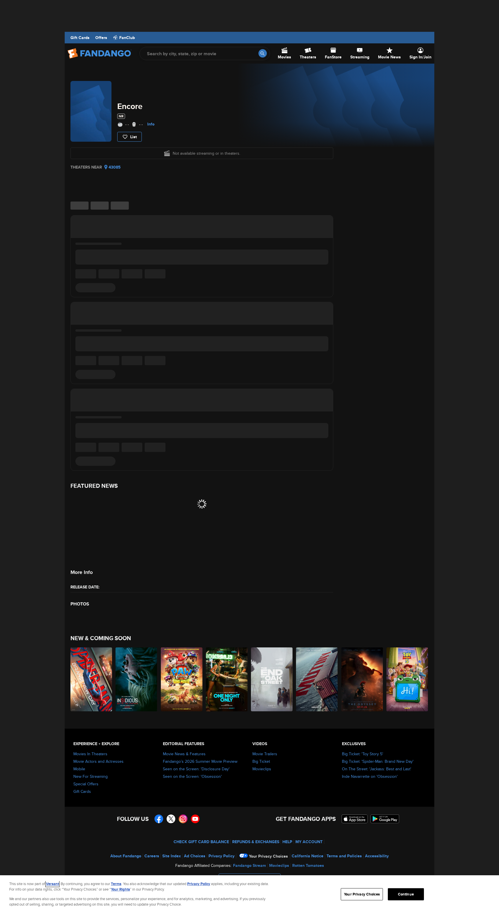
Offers (101, 37)
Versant (52, 884)
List (133, 137)
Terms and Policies (344, 856)
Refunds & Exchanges (255, 842)
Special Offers (85, 784)
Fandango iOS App (355, 819)
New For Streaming (90, 776)
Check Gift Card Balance (201, 842)
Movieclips (261, 769)
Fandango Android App (384, 819)
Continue (406, 894)
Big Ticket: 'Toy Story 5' (362, 754)
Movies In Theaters (90, 754)
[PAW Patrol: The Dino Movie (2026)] (182, 679)
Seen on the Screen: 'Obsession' (192, 776)
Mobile (79, 769)
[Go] (262, 53)
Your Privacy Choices (268, 856)
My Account (309, 842)
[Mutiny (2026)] (317, 679)
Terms (116, 884)
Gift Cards (80, 37)
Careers (151, 856)
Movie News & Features (184, 754)
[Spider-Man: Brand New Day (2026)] (91, 679)
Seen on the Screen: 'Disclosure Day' (196, 769)
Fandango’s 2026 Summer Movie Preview (200, 761)
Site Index (171, 856)
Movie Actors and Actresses (98, 761)
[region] (249, 894)
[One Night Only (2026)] (227, 679)
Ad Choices (194, 856)
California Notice (307, 856)
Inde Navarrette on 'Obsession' (370, 776)
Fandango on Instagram (183, 819)
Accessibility (377, 856)
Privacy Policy (221, 856)
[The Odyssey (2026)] (362, 679)
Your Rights (120, 889)
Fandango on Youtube (195, 819)
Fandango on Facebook (158, 819)
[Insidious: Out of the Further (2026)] (137, 679)
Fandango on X (171, 819)
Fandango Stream (249, 865)
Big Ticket (261, 761)
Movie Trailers (264, 754)
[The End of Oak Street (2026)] (272, 679)
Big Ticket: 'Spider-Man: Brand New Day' (378, 761)
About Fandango (125, 856)
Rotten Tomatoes (308, 865)
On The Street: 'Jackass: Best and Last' (376, 769)
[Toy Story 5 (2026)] (407, 679)
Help (287, 842)
